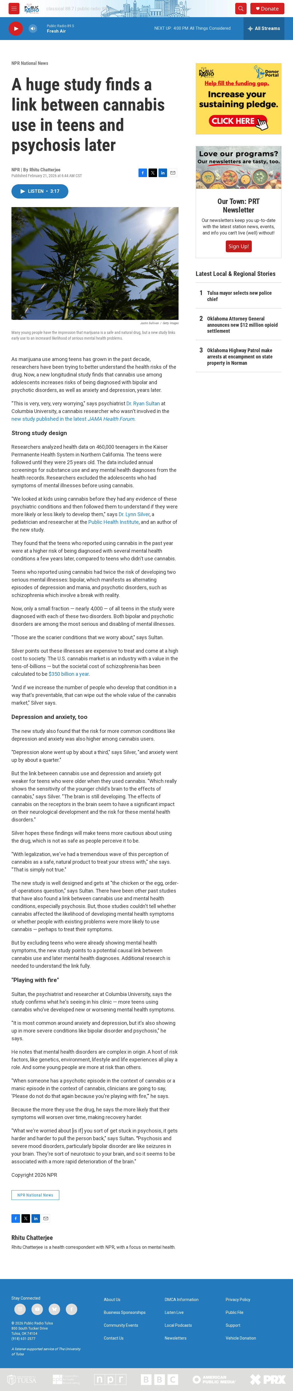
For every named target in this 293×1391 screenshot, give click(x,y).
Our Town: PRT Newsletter (238, 205)
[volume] (33, 28)
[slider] (42, 28)
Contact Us (114, 1338)
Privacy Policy (238, 1300)
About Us (112, 1300)
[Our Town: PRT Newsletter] (238, 167)
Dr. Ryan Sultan (143, 403)
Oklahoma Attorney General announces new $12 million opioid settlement (242, 325)
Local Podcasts (178, 1325)
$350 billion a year (69, 674)
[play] (15, 28)
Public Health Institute (113, 522)
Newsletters (176, 1338)
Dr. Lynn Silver (134, 514)
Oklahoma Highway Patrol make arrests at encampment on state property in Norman (240, 356)
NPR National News (29, 63)
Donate (270, 9)
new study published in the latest (72, 419)
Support (233, 1325)
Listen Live (174, 1312)
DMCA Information (182, 1300)
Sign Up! (239, 246)
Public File (234, 1312)
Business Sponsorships (125, 1312)
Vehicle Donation (241, 1338)
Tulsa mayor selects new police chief (239, 296)
